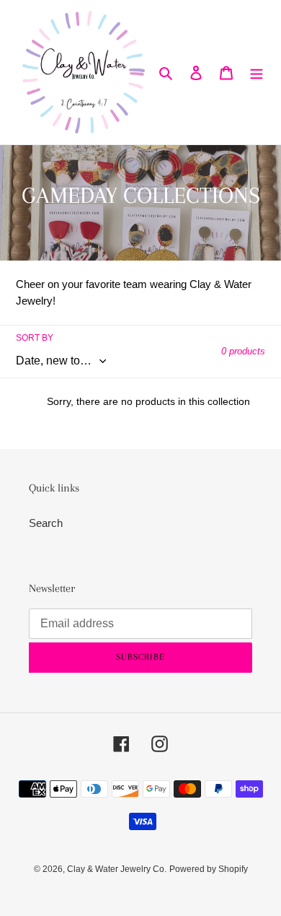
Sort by (34, 338)
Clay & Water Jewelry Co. (116, 869)
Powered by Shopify (208, 869)
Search (46, 523)
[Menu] (256, 72)
